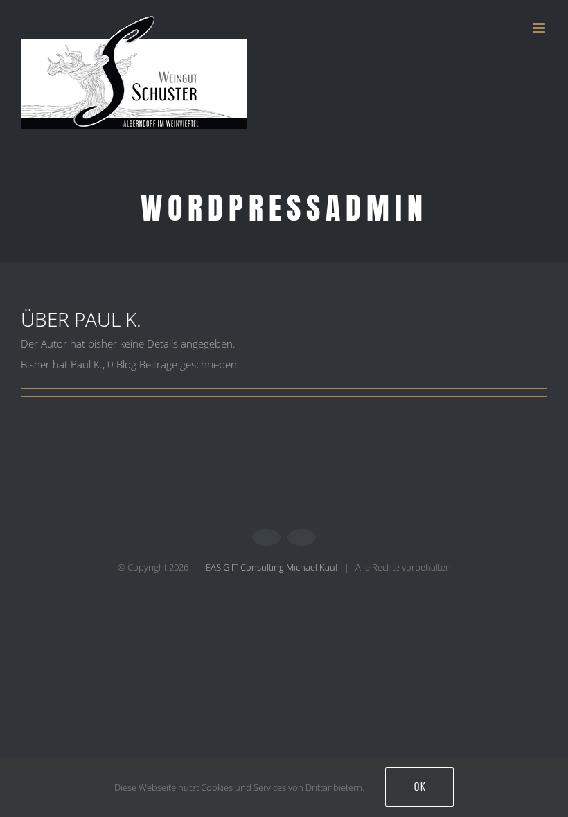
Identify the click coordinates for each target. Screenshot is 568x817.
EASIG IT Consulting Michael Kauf (272, 567)
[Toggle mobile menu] (540, 28)
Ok (419, 786)
